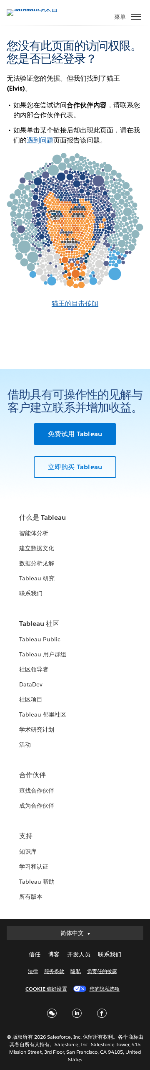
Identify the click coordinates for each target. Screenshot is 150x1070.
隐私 (75, 971)
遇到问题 (40, 140)
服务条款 (54, 971)
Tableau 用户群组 (42, 654)
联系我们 (30, 593)
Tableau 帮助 (37, 881)
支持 (25, 835)
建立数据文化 (36, 548)
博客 (54, 954)
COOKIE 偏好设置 (46, 988)
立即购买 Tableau (75, 467)
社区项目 (30, 699)
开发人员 (78, 954)
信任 (34, 954)
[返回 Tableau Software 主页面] (36, 9)
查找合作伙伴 (36, 790)
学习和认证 (33, 866)
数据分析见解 (36, 563)
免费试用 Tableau (75, 434)
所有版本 (30, 896)
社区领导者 (33, 669)
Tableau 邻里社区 (42, 714)
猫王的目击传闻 (75, 303)
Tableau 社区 (39, 623)
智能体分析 (33, 533)
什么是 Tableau (42, 517)
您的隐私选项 (105, 988)
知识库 (28, 851)
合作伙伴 (32, 774)
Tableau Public (39, 639)
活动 (25, 744)
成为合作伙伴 (36, 805)
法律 (33, 971)
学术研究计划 (36, 729)
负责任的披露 (102, 971)
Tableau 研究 (37, 578)
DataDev (30, 684)
